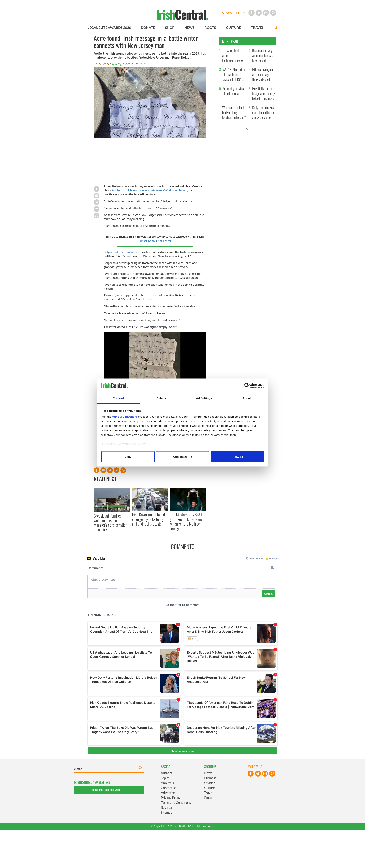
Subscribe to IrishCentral (155, 241)
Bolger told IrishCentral (119, 252)
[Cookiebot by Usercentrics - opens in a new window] (247, 386)
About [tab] (247, 398)
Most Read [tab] (230, 41)
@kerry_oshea (121, 64)
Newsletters (234, 13)
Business (210, 778)
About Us (167, 783)
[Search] (275, 28)
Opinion (209, 783)
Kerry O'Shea (102, 64)
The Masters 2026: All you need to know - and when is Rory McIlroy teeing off (186, 521)
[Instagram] (266, 13)
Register (167, 807)
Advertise (168, 793)
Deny (128, 456)
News (208, 773)
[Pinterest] (273, 13)
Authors (166, 773)
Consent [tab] (118, 398)
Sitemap (166, 812)
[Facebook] (251, 13)
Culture (209, 788)
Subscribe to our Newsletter (108, 790)
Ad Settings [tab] (204, 398)
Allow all (237, 456)
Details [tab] (161, 398)
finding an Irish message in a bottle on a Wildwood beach (149, 190)
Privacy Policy (170, 798)
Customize (180, 456)
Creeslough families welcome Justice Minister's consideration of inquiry (110, 522)
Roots (208, 798)
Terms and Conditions (176, 803)
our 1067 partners (124, 416)
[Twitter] (259, 13)
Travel (208, 793)
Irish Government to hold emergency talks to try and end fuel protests (149, 519)
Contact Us (168, 788)
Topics (165, 778)
